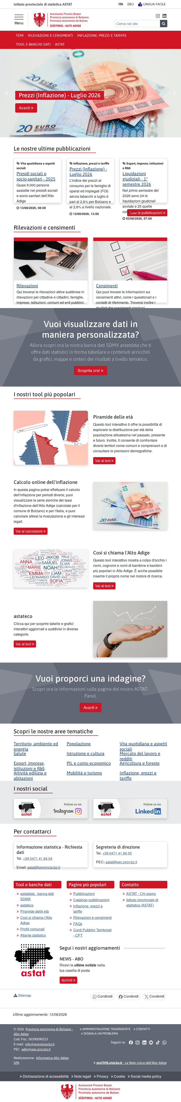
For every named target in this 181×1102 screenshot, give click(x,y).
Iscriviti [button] (67, 980)
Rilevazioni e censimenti (50, 35)
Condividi (105, 996)
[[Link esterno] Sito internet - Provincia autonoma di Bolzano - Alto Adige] (61, 20)
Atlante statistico (33, 935)
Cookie (119, 1076)
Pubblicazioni (84, 893)
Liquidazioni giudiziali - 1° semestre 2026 (137, 179)
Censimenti (107, 285)
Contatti (142, 1029)
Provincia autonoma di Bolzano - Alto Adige (43, 1031)
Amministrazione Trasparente (106, 1029)
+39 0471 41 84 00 (117, 853)
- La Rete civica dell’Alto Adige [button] (131, 1063)
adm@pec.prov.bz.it (36, 1049)
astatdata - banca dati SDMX (37, 896)
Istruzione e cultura (85, 753)
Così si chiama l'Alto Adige (36, 920)
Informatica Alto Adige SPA (41, 1060)
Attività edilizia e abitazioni (30, 775)
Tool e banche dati (33, 44)
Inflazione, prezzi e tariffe (101, 35)
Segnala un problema (100, 1033)
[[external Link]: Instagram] (51, 808)
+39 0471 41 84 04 (37, 858)
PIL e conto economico (89, 763)
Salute (20, 753)
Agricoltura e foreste (140, 763)
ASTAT (60, 44)
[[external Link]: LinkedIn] (130, 808)
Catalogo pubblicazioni (91, 899)
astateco (27, 905)
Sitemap (24, 995)
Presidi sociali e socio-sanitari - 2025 (36, 176)
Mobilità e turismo (84, 772)
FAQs (77, 923)
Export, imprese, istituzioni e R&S (29, 766)
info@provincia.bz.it (40, 1044)
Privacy (102, 1076)
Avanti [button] (25, 108)
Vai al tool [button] (103, 460)
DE (130, 4)
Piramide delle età (34, 911)
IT (121, 4)
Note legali (82, 1076)
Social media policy (145, 1076)
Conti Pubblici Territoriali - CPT (92, 932)
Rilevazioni (27, 285)
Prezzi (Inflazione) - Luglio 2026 (88, 171)
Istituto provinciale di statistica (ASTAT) (142, 902)
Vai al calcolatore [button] (29, 531)
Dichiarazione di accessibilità (45, 1076)
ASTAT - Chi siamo (141, 893)
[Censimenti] (130, 260)
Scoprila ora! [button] (89, 370)
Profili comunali (32, 928)
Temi (20, 35)
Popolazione (79, 743)
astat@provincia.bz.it (43, 867)
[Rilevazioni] (51, 260)
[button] (157, 15)
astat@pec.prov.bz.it (121, 861)
